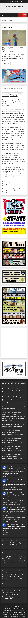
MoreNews (14, 616)
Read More (7, 63)
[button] (2, 15)
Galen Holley (11, 467)
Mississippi (6, 43)
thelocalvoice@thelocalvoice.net (16, 595)
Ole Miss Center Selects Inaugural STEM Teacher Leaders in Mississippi (14, 482)
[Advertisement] (14, 343)
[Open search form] (16, 14)
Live (24, 15)
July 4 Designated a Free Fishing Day (14, 38)
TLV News (5, 51)
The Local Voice (14, 6)
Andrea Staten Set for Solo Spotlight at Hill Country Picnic (14, 495)
